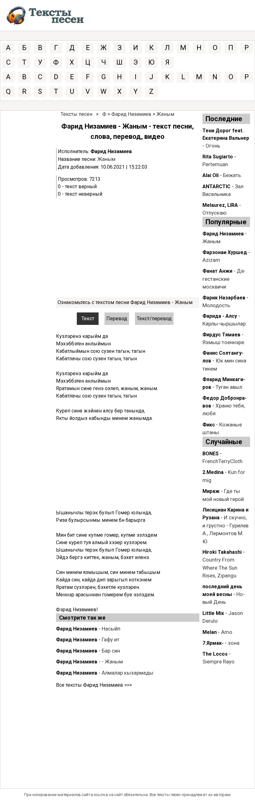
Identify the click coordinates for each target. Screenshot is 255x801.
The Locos (215, 654)
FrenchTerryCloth (222, 461)
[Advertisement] (127, 247)
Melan (209, 632)
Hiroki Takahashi (222, 552)
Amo (226, 632)
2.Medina (213, 472)
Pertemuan (215, 164)
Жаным (165, 114)
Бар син (111, 651)
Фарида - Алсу (219, 316)
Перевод (116, 318)
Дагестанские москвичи (224, 279)
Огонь (213, 146)
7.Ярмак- (213, 643)
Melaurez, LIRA (220, 205)
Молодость (216, 305)
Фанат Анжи (217, 271)
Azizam (211, 260)
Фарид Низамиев (131, 114)
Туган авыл (229, 387)
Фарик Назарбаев (223, 298)
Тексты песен (76, 114)
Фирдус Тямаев (221, 335)
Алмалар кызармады (127, 673)
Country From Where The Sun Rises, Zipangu (219, 568)
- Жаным (112, 661)
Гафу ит (110, 639)
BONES (210, 454)
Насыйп (111, 629)
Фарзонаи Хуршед (224, 252)
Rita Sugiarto (217, 157)
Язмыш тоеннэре (223, 342)
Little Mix (213, 613)
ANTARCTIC (216, 186)
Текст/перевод (154, 318)
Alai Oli (210, 175)
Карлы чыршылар (224, 324)
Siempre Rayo (218, 661)
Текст (87, 318)
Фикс (208, 425)
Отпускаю (214, 213)
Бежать (232, 175)
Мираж (211, 491)
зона (233, 643)
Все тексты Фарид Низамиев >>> (94, 685)
